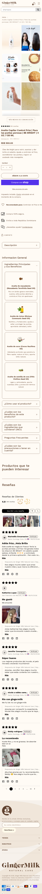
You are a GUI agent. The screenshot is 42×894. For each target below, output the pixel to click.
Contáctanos (27, 227)
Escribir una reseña (15, 511)
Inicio (4, 17)
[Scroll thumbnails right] (37, 521)
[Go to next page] (35, 788)
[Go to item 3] (32, 521)
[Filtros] (32, 511)
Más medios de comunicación (21, 120)
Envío (18, 194)
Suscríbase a (9, 830)
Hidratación (5, 139)
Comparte (8, 235)
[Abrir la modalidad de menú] (39, 3)
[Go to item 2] (20, 521)
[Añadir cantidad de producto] (10, 167)
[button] (5, 126)
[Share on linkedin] (16, 574)
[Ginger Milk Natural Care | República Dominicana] (9, 3)
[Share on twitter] (7, 574)
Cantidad (5, 163)
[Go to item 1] (8, 521)
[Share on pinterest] (12, 574)
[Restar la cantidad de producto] (3, 167)
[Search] (38, 9)
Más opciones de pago (20, 189)
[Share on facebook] (3, 574)
